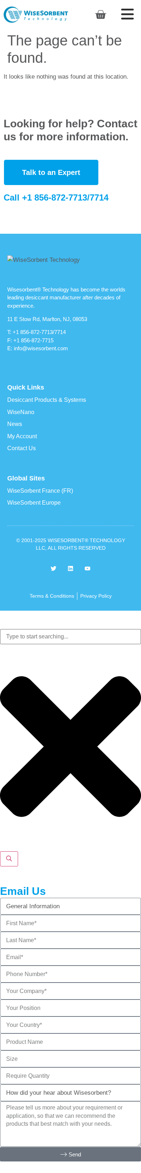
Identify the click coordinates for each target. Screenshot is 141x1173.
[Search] (9, 858)
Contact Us (21, 448)
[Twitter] (53, 568)
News (14, 424)
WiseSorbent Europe (34, 503)
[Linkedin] (70, 568)
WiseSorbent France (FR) (40, 491)
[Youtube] (87, 568)
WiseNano (20, 412)
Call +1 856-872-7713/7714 (56, 197)
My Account (22, 436)
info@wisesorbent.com (41, 348)
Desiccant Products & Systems (46, 400)
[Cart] (100, 15)
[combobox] (70, 636)
